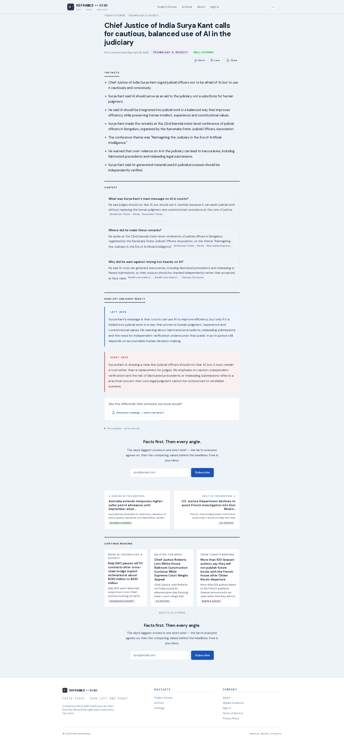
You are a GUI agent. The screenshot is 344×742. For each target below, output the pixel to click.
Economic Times (153, 214)
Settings (159, 708)
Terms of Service (233, 713)
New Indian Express (219, 245)
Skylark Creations (233, 703)
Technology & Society (143, 15)
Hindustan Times (120, 214)
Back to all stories (172, 612)
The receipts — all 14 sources (123, 428)
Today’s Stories (114, 15)
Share (234, 60)
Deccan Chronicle (193, 277)
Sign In (227, 708)
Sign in (214, 7)
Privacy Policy (231, 718)
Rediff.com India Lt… (140, 277)
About (201, 7)
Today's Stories (167, 7)
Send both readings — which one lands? (140, 412)
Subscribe (202, 472)
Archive (187, 7)
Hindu (136, 214)
